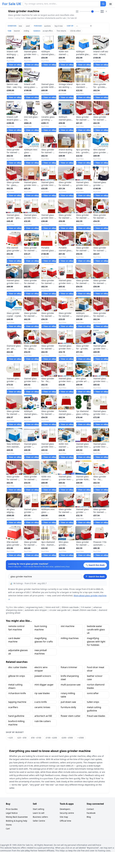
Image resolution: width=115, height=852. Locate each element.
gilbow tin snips (16, 675)
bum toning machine (40, 628)
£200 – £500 (67, 737)
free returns (61, 31)
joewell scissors (42, 675)
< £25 (10, 737)
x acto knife (40, 701)
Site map (64, 817)
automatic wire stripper (36, 610)
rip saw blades (42, 693)
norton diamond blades (95, 686)
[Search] (103, 3)
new (20, 26)
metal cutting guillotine (94, 709)
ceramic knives (42, 707)
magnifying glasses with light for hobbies (96, 641)
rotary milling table (68, 695)
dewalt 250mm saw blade (84, 610)
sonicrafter (93, 693)
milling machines (70, 638)
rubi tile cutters (42, 721)
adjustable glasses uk (18, 652)
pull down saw (68, 701)
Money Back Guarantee (17, 817)
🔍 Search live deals (95, 576)
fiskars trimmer (69, 667)
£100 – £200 (51, 737)
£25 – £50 (22, 737)
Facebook (91, 813)
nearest (17, 31)
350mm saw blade (70, 607)
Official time (65, 820)
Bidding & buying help (16, 820)
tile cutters (19, 607)
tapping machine (17, 701)
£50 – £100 (36, 737)
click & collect (75, 31)
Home (10, 18)
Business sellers (40, 817)
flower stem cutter (71, 715)
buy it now (59, 26)
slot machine (67, 626)
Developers (65, 809)
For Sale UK (11, 3)
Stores (9, 824)
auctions (47, 26)
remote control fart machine (16, 628)
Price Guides (12, 809)
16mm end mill (52, 607)
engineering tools (34, 607)
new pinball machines (40, 652)
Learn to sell (38, 813)
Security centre (67, 813)
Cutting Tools (20, 18)
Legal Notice (12, 813)
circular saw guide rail (59, 610)
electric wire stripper (40, 669)
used (28, 26)
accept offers (48, 31)
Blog (89, 817)
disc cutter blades (17, 667)
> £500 (81, 737)
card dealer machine (14, 640)
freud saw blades (96, 715)
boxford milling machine (16, 723)
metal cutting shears (15, 686)
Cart (8, 828)
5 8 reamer (86, 607)
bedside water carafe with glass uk (96, 629)
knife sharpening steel (70, 677)
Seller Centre (39, 820)
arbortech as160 (43, 715)
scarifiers (13, 707)
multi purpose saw (71, 684)
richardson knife (17, 693)
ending (26, 31)
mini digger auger (44, 684)
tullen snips (93, 701)
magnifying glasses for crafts (43, 640)
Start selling (38, 809)
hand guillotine (16, 715)
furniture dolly (68, 707)
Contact (90, 809)
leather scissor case (95, 677)
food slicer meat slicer (95, 669)
